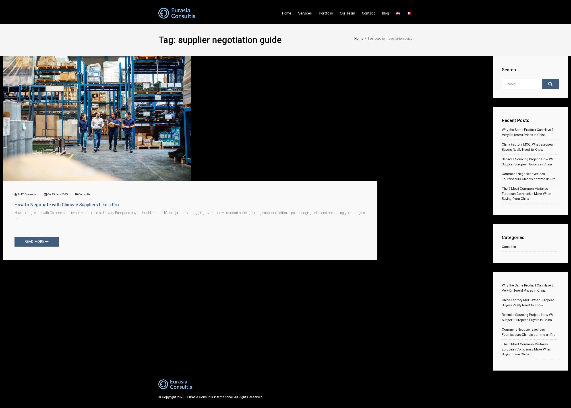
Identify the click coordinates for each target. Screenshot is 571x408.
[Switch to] (398, 14)
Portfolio (326, 13)
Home (286, 13)
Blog (385, 13)
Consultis (84, 194)
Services (305, 13)
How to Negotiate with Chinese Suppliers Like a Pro (66, 204)
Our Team (347, 13)
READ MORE (35, 241)
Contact (368, 13)
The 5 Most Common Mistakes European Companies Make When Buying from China (526, 194)
